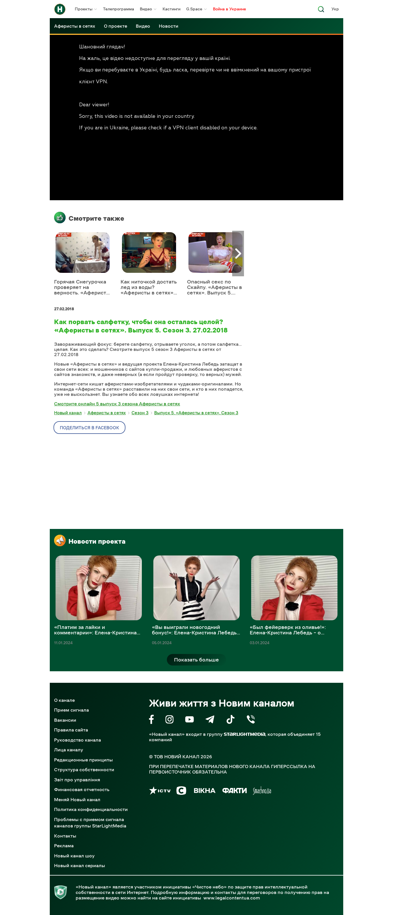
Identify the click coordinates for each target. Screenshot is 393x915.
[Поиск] (321, 11)
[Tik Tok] (230, 720)
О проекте (115, 26)
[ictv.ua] (160, 791)
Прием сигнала (71, 710)
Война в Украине (229, 9)
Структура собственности (84, 769)
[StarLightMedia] (244, 734)
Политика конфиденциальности (91, 809)
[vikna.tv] (204, 791)
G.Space (194, 9)
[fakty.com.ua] (234, 791)
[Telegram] (209, 720)
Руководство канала (77, 740)
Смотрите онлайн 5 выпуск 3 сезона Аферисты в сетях (117, 403)
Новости (168, 26)
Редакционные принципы (83, 759)
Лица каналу (68, 749)
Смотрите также (96, 218)
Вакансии (65, 720)
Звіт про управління (77, 779)
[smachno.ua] (262, 791)
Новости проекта (96, 541)
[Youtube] (189, 720)
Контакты (65, 835)
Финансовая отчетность (81, 789)
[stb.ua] (181, 791)
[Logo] (60, 9)
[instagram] (169, 720)
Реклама (64, 845)
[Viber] (251, 720)
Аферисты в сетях (74, 26)
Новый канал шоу (74, 855)
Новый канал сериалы (79, 865)
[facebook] (151, 720)
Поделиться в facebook (89, 428)
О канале (64, 700)
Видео (146, 9)
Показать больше (196, 659)
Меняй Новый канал (77, 799)
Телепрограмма (118, 9)
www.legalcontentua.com (231, 897)
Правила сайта (71, 729)
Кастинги (171, 9)
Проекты (83, 9)
